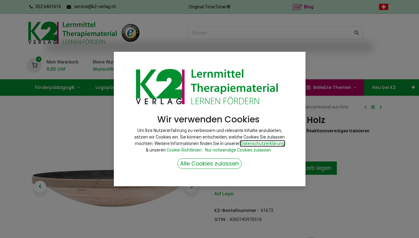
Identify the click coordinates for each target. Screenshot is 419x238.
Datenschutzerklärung (262, 143)
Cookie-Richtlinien (184, 150)
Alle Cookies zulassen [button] (209, 163)
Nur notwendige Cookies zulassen (238, 150)
